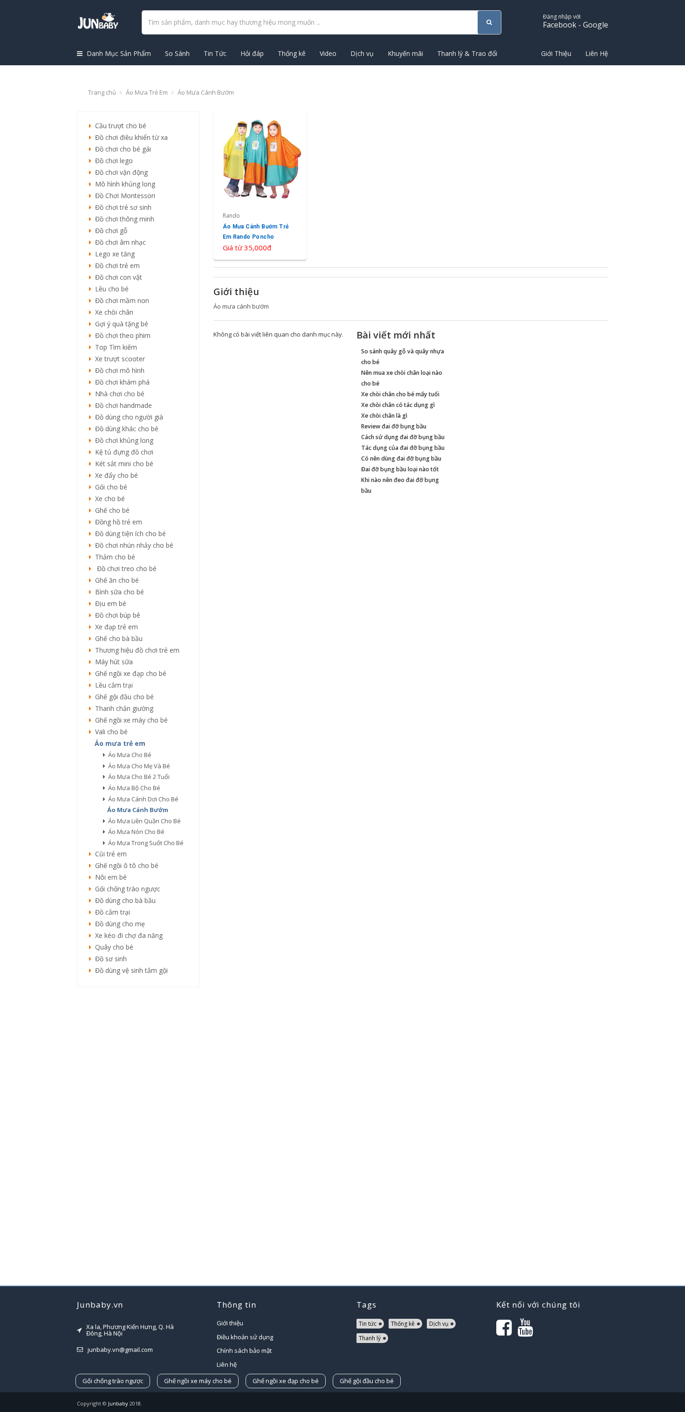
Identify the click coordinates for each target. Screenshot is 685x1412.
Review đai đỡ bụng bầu (393, 426)
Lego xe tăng (113, 253)
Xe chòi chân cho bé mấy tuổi (400, 394)
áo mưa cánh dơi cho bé (141, 799)
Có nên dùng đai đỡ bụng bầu (401, 458)
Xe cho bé (108, 498)
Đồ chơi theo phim (121, 335)
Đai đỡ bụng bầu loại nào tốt (400, 469)
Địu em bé (108, 603)
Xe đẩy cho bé (114, 475)
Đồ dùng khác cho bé (124, 428)
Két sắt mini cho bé (122, 463)
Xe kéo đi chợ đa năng (127, 935)
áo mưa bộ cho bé (132, 788)
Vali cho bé (109, 731)
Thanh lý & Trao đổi (467, 53)
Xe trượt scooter (118, 358)
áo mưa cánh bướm (136, 810)
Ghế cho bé (110, 510)
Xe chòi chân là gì (384, 416)
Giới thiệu (230, 1323)
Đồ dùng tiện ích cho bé (128, 533)
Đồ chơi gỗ (109, 230)
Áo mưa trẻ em (147, 92)
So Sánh (177, 53)
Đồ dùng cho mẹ (118, 923)
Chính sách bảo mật (244, 1350)
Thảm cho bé (113, 556)
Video (328, 53)
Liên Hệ (596, 53)
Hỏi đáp (252, 53)
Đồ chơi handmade (121, 405)
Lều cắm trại (112, 685)
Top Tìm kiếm (114, 347)
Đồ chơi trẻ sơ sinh (121, 207)
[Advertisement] (138, 1136)
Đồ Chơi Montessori (123, 195)
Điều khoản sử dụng (245, 1337)
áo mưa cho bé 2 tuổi (137, 776)
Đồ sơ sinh (109, 958)
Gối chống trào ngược (125, 888)
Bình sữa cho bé (117, 591)
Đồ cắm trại (110, 912)
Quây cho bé (112, 947)
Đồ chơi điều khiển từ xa (129, 137)
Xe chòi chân (112, 312)
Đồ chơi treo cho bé (124, 568)
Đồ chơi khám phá (120, 382)
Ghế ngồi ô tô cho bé (124, 865)
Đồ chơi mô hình (117, 370)
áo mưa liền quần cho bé (143, 821)
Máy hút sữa (112, 661)
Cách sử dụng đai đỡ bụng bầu (403, 437)
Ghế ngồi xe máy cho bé (129, 720)
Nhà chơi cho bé (117, 393)
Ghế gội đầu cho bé (122, 696)
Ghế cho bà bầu (117, 638)
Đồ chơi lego (112, 160)
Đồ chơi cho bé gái (121, 149)
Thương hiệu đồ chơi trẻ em (135, 650)
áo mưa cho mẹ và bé (137, 766)
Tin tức (368, 1324)
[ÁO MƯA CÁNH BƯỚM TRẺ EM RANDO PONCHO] (260, 185)
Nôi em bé (109, 877)
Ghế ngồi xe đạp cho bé (128, 673)
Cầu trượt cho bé (118, 125)
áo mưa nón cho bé (134, 831)
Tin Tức (215, 53)
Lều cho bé (110, 288)
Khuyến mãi (405, 53)
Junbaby (118, 1403)
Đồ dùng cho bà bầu (123, 900)
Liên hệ (227, 1364)
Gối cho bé (109, 486)
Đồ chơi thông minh (122, 218)
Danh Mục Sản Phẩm (118, 53)
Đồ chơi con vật (116, 277)
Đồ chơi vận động (119, 172)
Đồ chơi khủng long (122, 440)
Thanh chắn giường (122, 708)
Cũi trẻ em (109, 853)
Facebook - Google (575, 21)
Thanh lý (370, 1338)
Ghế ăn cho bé (115, 580)
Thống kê (292, 53)
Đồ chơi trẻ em (115, 265)
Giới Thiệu (556, 53)
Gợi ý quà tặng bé (119, 323)
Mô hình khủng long (123, 183)
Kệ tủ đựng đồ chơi (122, 452)
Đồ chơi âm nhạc (118, 242)
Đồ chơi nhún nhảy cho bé (132, 545)
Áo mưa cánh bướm (206, 92)
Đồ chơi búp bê (115, 615)
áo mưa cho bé (128, 755)
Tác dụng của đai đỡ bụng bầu (403, 448)
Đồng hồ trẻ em (116, 521)
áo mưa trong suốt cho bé (144, 843)
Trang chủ (102, 92)
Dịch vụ (362, 53)
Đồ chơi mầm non (120, 300)
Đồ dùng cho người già (127, 417)
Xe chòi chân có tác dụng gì (398, 405)
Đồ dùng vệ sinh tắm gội (129, 970)
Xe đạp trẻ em (114, 626)
